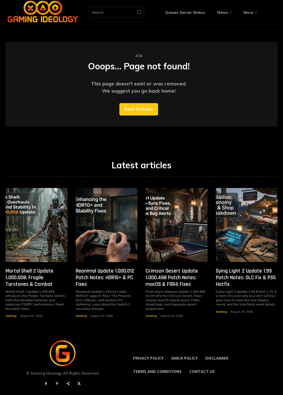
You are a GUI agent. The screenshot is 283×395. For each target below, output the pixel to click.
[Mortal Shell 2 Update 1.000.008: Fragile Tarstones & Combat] (36, 225)
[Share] (68, 384)
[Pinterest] (57, 384)
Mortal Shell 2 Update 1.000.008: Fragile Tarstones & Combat (29, 277)
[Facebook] (46, 384)
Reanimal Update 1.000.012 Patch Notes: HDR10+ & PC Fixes (105, 277)
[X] (79, 384)
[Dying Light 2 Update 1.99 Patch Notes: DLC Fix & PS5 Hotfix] (247, 225)
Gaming (11, 316)
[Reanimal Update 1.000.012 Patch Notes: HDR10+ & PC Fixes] (107, 225)
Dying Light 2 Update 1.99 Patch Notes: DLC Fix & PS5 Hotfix (246, 277)
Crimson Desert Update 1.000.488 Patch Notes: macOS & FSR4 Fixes (172, 277)
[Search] (139, 12)
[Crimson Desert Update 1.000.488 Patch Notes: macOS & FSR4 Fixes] (177, 225)
